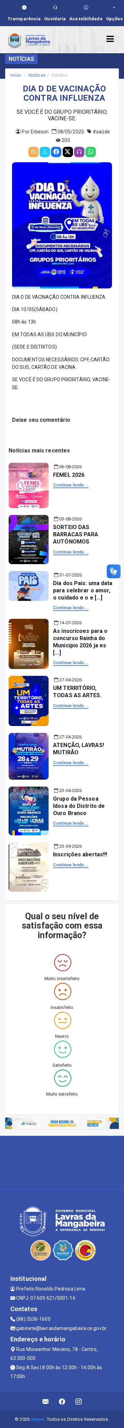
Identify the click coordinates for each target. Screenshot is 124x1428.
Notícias (37, 75)
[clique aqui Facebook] (62, 1401)
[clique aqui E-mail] (46, 1401)
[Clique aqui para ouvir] (79, 152)
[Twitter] (68, 152)
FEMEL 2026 (68, 475)
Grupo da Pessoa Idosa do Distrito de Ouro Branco (79, 805)
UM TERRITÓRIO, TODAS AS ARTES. (77, 692)
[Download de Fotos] (45, 152)
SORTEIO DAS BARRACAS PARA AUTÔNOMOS (75, 534)
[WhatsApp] (90, 152)
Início (15, 75)
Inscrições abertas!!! (80, 854)
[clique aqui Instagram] (79, 1401)
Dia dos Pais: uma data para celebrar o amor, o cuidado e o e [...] (82, 590)
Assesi (38, 1419)
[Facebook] (56, 152)
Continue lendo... (71, 485)
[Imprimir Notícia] (33, 152)
